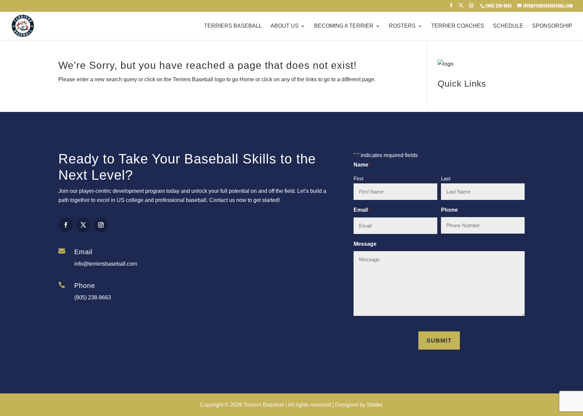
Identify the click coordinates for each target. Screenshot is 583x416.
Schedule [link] (508, 26)
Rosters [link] (402, 26)
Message (365, 244)
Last (445, 178)
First (358, 178)
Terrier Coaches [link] (457, 26)
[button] (451, 7)
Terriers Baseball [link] (233, 26)
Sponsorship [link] (552, 26)
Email (362, 210)
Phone (449, 210)
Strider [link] (375, 405)
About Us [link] (285, 26)
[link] (498, 6)
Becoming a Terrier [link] (343, 26)
